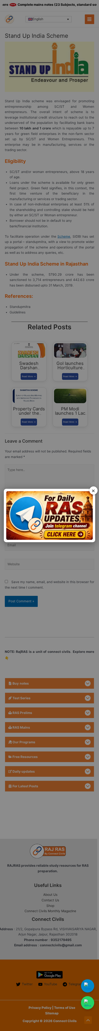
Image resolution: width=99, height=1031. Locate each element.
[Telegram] (87, 986)
